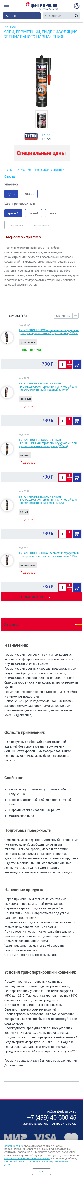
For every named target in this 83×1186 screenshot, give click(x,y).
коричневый (42, 225)
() (51, 1117)
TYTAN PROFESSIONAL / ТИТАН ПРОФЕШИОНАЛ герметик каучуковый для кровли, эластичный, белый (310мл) (48, 499)
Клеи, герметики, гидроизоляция (40, 31)
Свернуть (63, 315)
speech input (72, 15)
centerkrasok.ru (13, 1146)
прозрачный (16, 225)
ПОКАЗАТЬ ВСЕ (36, 596)
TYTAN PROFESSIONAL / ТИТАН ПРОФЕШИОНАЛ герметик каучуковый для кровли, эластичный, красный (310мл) (48, 386)
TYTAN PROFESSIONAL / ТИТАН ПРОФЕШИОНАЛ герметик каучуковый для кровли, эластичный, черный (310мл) (48, 443)
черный (33, 213)
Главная (9, 27)
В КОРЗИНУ (77, 364)
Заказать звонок (35, 1123)
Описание (24, 169)
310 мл (29, 194)
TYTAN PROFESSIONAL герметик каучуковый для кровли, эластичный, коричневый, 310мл (49, 554)
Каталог (11, 16)
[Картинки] (41, 120)
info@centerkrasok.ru (59, 1111)
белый (53, 213)
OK (41, 1171)
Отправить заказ (64, 1123)
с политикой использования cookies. (27, 1158)
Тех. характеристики (49, 169)
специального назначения (33, 36)
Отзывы (10, 176)
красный (13, 213)
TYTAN (46, 134)
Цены (8, 169)
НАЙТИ (77, 15)
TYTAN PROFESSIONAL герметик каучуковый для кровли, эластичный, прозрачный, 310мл (49, 331)
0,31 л (11, 194)
